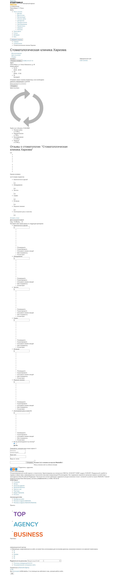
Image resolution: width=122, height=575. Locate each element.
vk (14, 552)
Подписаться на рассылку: (18, 561)
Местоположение (16, 53)
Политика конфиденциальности (23, 563)
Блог (15, 37)
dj (14, 551)
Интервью (16, 35)
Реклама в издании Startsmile (22, 501)
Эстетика (20, 29)
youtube (16, 554)
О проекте (17, 482)
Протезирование (22, 24)
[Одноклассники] (14, 469)
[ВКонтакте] (11, 469)
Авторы (16, 484)
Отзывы (13, 57)
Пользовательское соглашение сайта (24, 565)
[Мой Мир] (16, 469)
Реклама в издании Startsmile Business (25, 502)
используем (15, 571)
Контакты (16, 494)
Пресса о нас (17, 489)
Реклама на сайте (19, 499)
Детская (19, 13)
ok (14, 556)
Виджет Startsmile (19, 493)
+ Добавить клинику (16, 39)
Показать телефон (16, 61)
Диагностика (20, 15)
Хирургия (20, 28)
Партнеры (17, 491)
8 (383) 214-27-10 (28, 61)
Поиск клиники (18, 11)
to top (11, 569)
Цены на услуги (16, 55)
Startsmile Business (19, 487)
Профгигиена (21, 26)
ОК (12, 573)
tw (14, 558)
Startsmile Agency (24, 567)
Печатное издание (19, 485)
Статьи (16, 33)
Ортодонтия (20, 20)
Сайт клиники (84, 60)
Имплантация (21, 17)
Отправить (14, 86)
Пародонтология (22, 22)
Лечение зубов (21, 19)
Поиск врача (17, 31)
